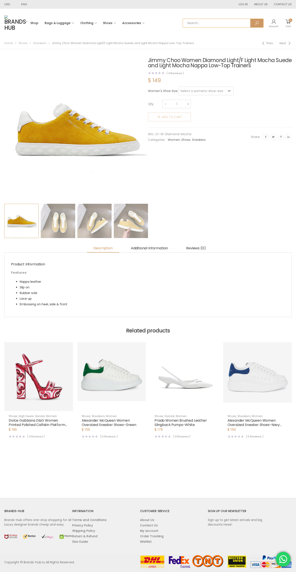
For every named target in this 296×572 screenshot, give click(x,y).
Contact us (283, 4)
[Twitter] (273, 137)
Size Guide (80, 541)
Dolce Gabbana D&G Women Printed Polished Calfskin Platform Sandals (37, 425)
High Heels (26, 416)
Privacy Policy (82, 525)
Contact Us (149, 525)
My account (149, 531)
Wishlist (146, 541)
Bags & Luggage (57, 23)
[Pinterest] (281, 137)
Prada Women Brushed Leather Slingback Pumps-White (181, 422)
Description (103, 248)
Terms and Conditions (89, 520)
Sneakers (39, 43)
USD (7, 4)
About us (261, 4)
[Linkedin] (288, 137)
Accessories (131, 23)
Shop (34, 23)
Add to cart (172, 117)
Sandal (40, 416)
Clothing (86, 23)
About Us (147, 520)
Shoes (107, 23)
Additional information (149, 248)
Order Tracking (152, 536)
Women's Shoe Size (162, 91)
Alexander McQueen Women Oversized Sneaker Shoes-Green (109, 422)
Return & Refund (85, 536)
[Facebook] (265, 137)
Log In (243, 4)
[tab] (103, 249)
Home (8, 43)
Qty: (151, 104)
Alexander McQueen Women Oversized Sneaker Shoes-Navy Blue (254, 425)
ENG (24, 4)
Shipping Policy (83, 531)
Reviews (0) (196, 248)
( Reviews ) (175, 73)
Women (174, 140)
